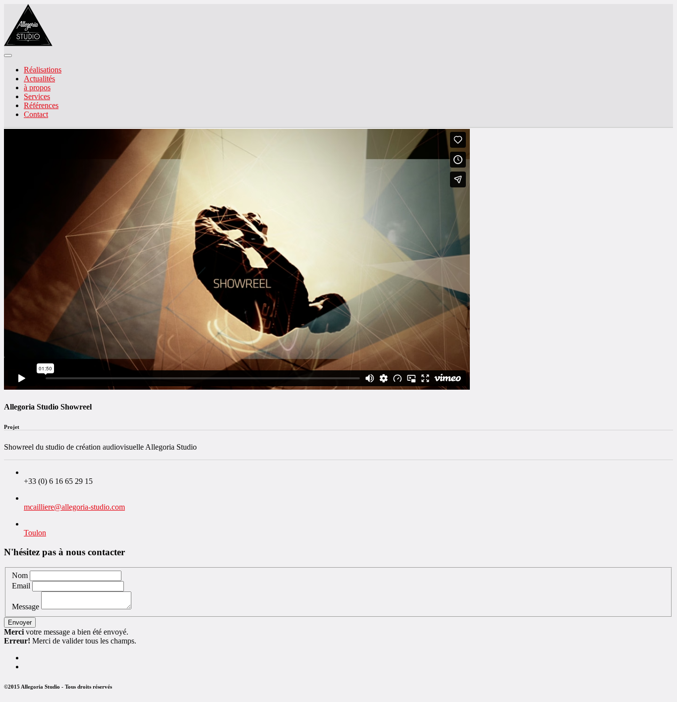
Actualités (39, 78)
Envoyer (20, 622)
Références (41, 105)
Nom (20, 575)
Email (21, 586)
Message (25, 606)
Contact (36, 114)
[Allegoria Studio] (28, 44)
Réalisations (42, 69)
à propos (37, 87)
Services (37, 96)
